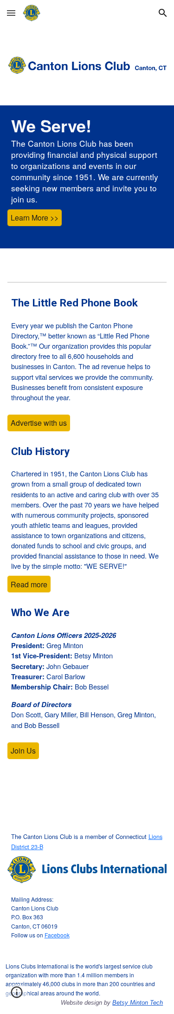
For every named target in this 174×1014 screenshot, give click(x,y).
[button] (11, 13)
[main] (87, 159)
